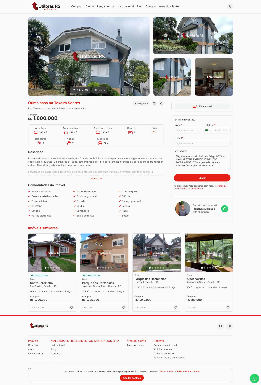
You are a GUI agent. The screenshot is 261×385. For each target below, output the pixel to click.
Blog (139, 6)
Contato (150, 6)
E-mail (178, 138)
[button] (52, 253)
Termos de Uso (166, 371)
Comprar (77, 6)
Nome (178, 125)
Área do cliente (169, 6)
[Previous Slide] (31, 253)
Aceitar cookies (132, 377)
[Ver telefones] (230, 6)
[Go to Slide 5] (56, 268)
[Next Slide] (73, 253)
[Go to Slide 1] (45, 268)
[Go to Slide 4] (53, 268)
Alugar (90, 6)
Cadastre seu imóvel (165, 345)
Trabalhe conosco (163, 353)
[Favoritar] (154, 103)
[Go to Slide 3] (51, 268)
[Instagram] (229, 326)
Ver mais (94, 178)
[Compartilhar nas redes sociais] (161, 103)
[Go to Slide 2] (48, 268)
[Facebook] (220, 326)
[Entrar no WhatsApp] (224, 208)
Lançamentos (106, 6)
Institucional (126, 6)
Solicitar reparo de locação (169, 357)
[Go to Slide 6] (59, 268)
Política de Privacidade (191, 188)
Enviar (202, 177)
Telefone (210, 125)
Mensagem (180, 150)
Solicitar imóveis (162, 349)
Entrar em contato (184, 119)
